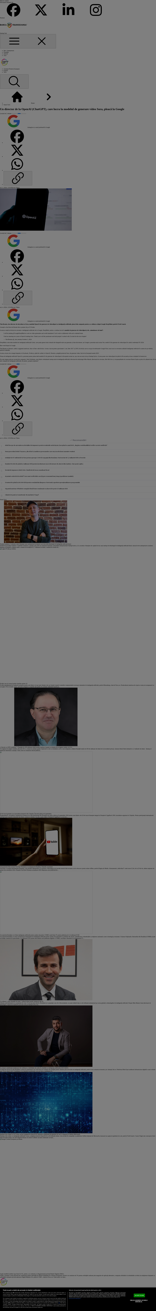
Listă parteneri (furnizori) (75, 1298)
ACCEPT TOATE (139, 1295)
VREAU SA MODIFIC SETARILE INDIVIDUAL (139, 1301)
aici (59, 1302)
